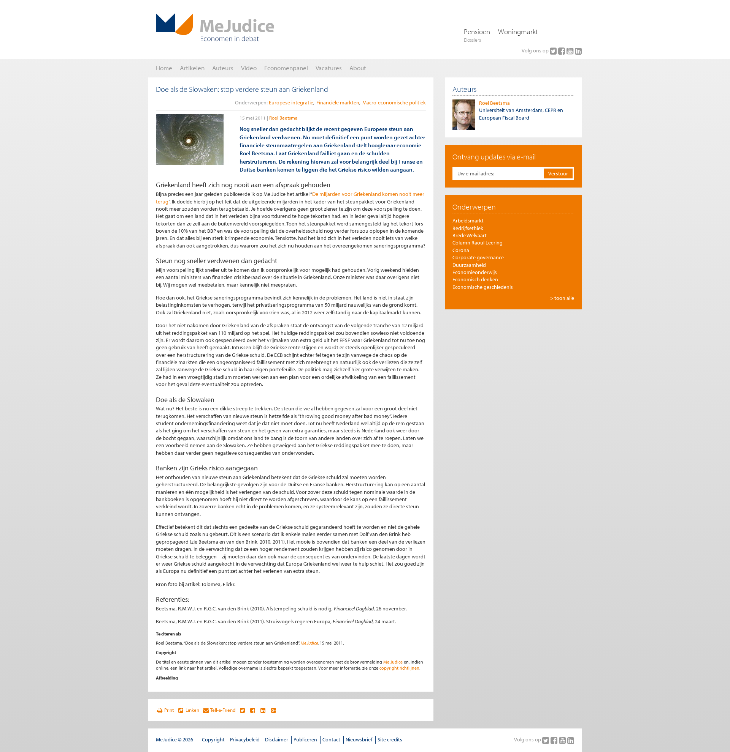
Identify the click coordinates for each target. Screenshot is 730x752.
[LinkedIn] (578, 51)
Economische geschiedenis (482, 287)
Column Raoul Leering (477, 242)
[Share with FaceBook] (252, 710)
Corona (460, 250)
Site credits (390, 739)
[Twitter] (554, 51)
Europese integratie (291, 102)
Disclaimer (276, 739)
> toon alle (562, 298)
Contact (331, 739)
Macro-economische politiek (394, 102)
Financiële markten (337, 102)
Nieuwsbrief (359, 739)
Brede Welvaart (469, 235)
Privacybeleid (245, 739)
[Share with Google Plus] (273, 710)
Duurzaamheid (469, 265)
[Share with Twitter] (242, 710)
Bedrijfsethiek (467, 228)
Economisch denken (475, 279)
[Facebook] (562, 51)
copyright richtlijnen (399, 668)
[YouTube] (571, 51)
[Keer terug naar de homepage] (215, 27)
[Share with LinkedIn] (263, 710)
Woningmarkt (518, 31)
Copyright (213, 739)
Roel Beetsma (283, 118)
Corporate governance (478, 257)
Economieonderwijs (474, 272)
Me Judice (309, 643)
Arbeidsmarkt (468, 220)
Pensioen (477, 31)
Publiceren (305, 739)
